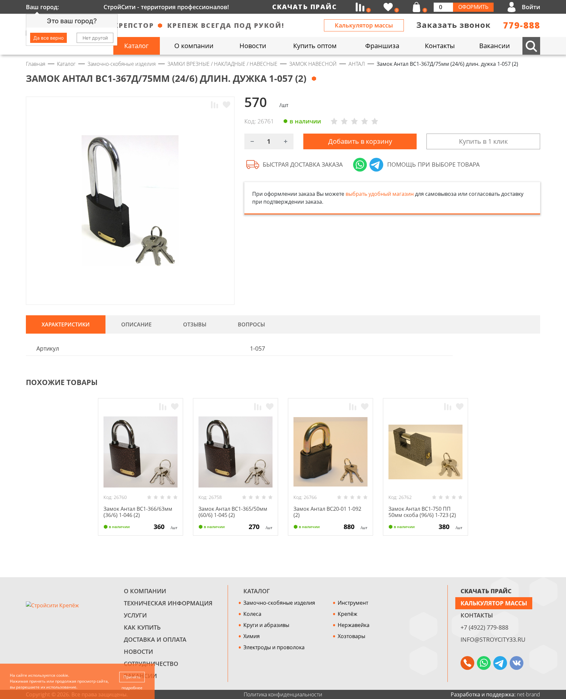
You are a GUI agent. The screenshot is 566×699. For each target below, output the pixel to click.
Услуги (135, 615)
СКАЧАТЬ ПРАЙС (486, 591)
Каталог (256, 591)
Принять (132, 677)
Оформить (473, 6)
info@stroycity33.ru (493, 639)
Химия (251, 636)
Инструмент (353, 602)
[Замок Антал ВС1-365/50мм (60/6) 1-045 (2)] (235, 452)
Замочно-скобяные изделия (279, 602)
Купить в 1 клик (483, 141)
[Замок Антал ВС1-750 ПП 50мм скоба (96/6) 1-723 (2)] (425, 452)
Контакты (477, 615)
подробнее (132, 687)
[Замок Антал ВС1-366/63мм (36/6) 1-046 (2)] (141, 452)
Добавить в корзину (360, 141)
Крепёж (347, 613)
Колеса (252, 613)
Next (537, 382)
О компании (145, 591)
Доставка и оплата (155, 639)
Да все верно (48, 38)
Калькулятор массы (364, 25)
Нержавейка (353, 625)
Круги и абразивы (266, 625)
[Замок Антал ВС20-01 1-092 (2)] (330, 452)
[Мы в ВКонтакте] (516, 663)
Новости (138, 651)
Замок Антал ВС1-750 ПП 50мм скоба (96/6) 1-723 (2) (422, 512)
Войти (531, 7)
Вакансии (140, 676)
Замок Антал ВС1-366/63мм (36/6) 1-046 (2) (138, 512)
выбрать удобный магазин (380, 193)
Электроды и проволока (274, 647)
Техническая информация (168, 603)
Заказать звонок (453, 24)
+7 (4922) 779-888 (484, 627)
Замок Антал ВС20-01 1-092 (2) (327, 512)
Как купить (142, 627)
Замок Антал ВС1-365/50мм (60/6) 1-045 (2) (232, 512)
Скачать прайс (304, 6)
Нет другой (95, 38)
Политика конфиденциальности (283, 694)
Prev (524, 382)
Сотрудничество (151, 664)
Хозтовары (351, 636)
